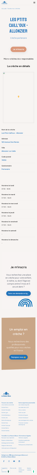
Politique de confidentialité (25, 444)
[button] (18, 96)
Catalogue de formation (7, 443)
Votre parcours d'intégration (8, 448)
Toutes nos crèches (13, 8)
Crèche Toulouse (5, 425)
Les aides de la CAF (24, 407)
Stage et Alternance (6, 445)
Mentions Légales (23, 437)
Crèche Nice (4, 423)
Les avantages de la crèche (26, 420)
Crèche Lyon (4, 412)
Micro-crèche (22, 410)
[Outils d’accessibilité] (8, 471)
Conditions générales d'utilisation (24, 441)
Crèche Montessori (23, 417)
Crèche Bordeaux (5, 415)
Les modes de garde (24, 405)
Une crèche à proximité (7, 405)
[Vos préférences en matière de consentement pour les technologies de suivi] (33, 471)
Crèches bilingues (23, 415)
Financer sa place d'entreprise (23, 423)
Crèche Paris (4, 407)
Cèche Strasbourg (6, 420)
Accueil (4, 8)
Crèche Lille (4, 417)
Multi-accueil (22, 412)
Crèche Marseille (5, 410)
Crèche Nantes (5, 430)
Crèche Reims (5, 428)
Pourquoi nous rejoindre (7, 437)
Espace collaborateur (7, 440)
